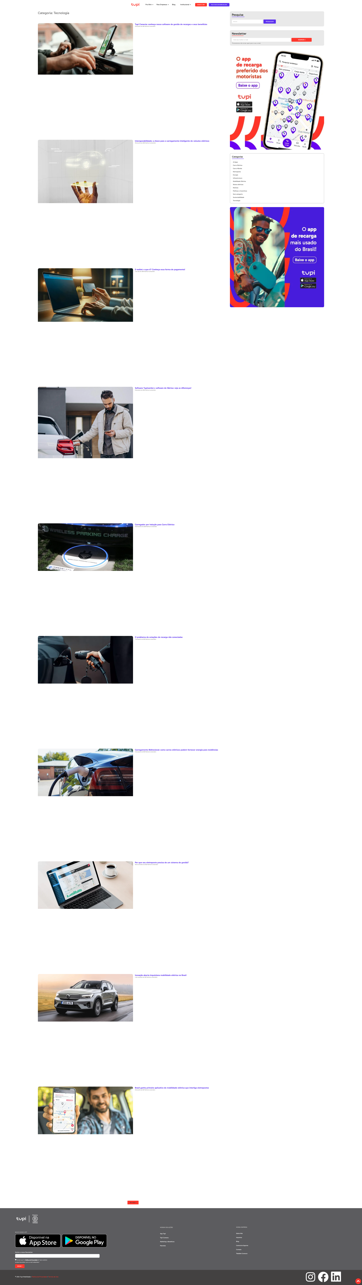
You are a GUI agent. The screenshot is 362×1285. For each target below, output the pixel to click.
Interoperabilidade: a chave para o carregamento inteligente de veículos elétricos (172, 141)
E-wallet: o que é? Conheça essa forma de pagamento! (160, 269)
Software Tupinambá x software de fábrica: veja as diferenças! (163, 388)
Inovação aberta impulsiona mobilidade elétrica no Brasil (160, 975)
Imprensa (239, 1237)
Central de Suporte (242, 1245)
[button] (133, 1202)
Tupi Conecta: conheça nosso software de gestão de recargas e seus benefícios (171, 24)
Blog (173, 4)
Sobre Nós (239, 1233)
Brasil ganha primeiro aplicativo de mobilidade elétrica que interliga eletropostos (172, 1088)
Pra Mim (148, 4)
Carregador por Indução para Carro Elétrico (154, 524)
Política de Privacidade (31, 1260)
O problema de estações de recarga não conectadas (159, 637)
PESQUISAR (270, 21)
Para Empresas (161, 4)
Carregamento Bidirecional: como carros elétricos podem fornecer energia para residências (176, 750)
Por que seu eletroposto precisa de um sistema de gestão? (162, 862)
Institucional (184, 4)
